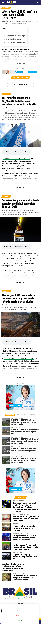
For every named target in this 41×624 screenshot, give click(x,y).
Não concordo (20, 616)
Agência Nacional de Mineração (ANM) (19, 358)
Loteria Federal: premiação (15, 42)
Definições (20, 611)
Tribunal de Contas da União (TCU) (16, 158)
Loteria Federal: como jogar (15, 36)
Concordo (19, 620)
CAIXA (5, 49)
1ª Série (8, 32)
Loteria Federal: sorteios (14, 39)
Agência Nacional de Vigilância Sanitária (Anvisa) (20, 253)
